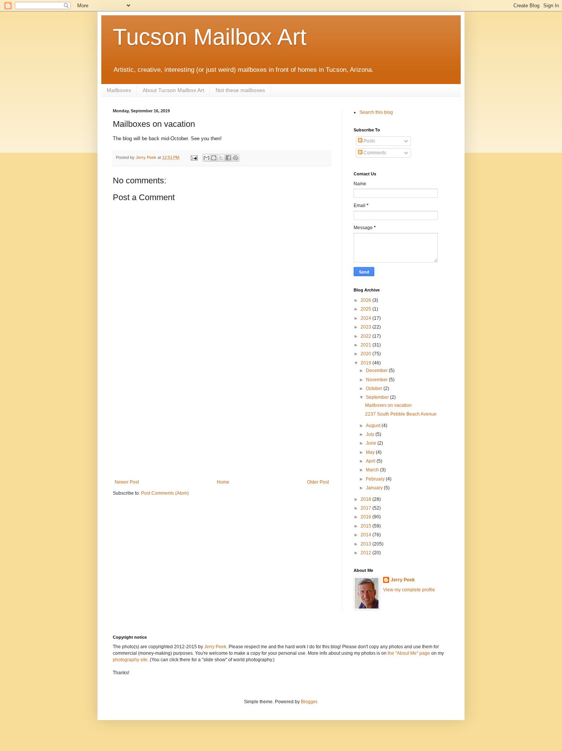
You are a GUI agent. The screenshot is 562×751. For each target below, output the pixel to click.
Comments (374, 152)
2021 (366, 345)
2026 (366, 300)
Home (223, 482)
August (374, 425)
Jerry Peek (403, 580)
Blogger (309, 701)
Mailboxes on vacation (388, 405)
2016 (366, 517)
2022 (366, 336)
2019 (366, 363)
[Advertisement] (221, 422)
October (374, 388)
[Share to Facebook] (228, 158)
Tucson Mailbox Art (210, 37)
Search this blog (376, 112)
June (371, 443)
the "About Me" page (409, 653)
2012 (366, 552)
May (371, 452)
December (377, 370)
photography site (130, 659)
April (371, 461)
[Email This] (206, 158)
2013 (366, 544)
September (378, 397)
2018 (366, 499)
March (373, 470)
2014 (366, 534)
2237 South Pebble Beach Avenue (401, 414)
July (370, 434)
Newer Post (127, 482)
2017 (366, 508)
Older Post (318, 482)
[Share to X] (221, 158)
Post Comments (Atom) (165, 493)
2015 (366, 526)
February (376, 479)
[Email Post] (194, 157)
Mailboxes (119, 90)
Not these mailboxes (240, 90)
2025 (366, 309)
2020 (366, 353)
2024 (366, 318)
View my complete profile (409, 589)
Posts (368, 141)
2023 (366, 327)
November (377, 379)
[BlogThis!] (214, 158)
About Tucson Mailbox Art (173, 90)
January (375, 487)
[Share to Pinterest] (235, 158)
